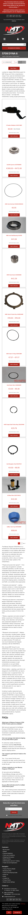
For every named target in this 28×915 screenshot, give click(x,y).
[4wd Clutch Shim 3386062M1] (14, 367)
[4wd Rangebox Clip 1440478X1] (14, 438)
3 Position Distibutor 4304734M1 (14, 125)
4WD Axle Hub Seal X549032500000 (14, 204)
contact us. (14, 20)
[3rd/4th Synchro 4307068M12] (14, 139)
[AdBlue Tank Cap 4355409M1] (14, 509)
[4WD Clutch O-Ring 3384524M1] (14, 328)
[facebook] (8, 16)
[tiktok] (14, 16)
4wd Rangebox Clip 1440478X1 (14, 464)
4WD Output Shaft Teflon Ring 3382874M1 (14, 424)
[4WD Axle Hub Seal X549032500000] (14, 178)
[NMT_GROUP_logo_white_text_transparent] (14, 25)
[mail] (17, 16)
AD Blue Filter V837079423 (14, 495)
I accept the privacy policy (14, 815)
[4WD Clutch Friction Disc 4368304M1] (14, 289)
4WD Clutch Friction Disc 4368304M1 (14, 314)
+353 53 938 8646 (15, 894)
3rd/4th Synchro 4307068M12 (14, 164)
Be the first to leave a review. (14, 132)
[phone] (20, 16)
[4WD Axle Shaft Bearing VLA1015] (14, 218)
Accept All (17, 912)
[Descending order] (16, 62)
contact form (21, 760)
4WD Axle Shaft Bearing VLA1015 (14, 235)
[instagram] (11, 16)
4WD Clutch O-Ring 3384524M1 (14, 353)
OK (9, 912)
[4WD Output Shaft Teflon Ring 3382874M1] (14, 399)
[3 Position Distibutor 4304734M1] (14, 100)
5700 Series (9, 56)
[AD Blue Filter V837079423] (14, 478)
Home (3, 56)
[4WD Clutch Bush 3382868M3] (14, 249)
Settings (23, 903)
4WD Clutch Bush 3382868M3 (14, 275)
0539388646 (10, 892)
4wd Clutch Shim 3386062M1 (14, 385)
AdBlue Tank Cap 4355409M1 (14, 526)
